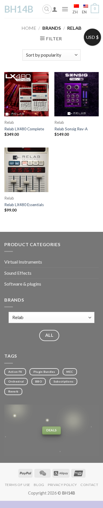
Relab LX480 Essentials (24, 204)
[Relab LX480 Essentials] (26, 170)
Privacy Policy (62, 485)
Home (28, 28)
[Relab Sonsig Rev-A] (76, 94)
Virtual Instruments (23, 261)
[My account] (55, 9)
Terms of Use (17, 485)
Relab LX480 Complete (24, 129)
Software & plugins (22, 283)
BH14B (18, 9)
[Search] (47, 9)
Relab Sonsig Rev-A (71, 129)
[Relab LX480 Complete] (26, 94)
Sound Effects (17, 273)
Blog (39, 485)
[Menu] (65, 9)
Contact (89, 485)
